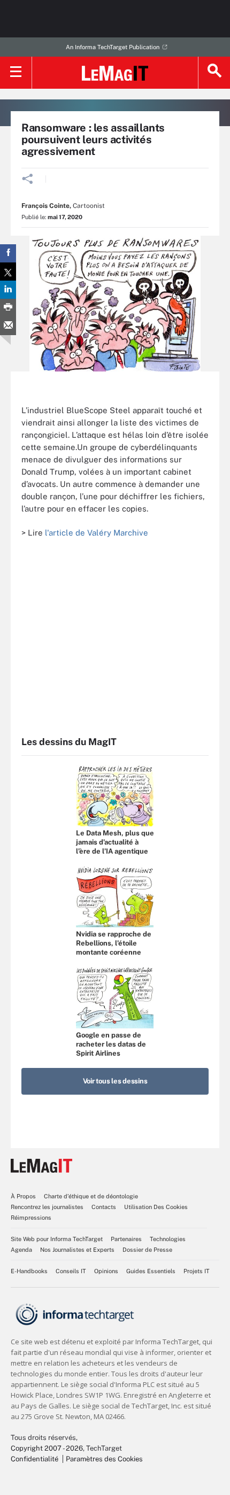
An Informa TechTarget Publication (112, 47)
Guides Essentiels (150, 1271)
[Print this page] (8, 308)
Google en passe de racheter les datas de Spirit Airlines (111, 1044)
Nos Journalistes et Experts (77, 1249)
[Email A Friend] (8, 326)
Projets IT (196, 1271)
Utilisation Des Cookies (156, 1207)
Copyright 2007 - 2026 (47, 1448)
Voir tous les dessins (115, 1081)
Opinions (106, 1271)
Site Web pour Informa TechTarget (57, 1239)
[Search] (214, 73)
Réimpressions (31, 1217)
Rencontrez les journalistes (47, 1207)
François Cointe (45, 206)
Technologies (168, 1239)
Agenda (21, 1249)
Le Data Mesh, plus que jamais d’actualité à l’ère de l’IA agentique (115, 842)
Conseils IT (71, 1271)
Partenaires (126, 1239)
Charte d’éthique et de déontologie (91, 1196)
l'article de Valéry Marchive (96, 532)
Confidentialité (34, 1459)
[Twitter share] (8, 271)
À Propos (23, 1196)
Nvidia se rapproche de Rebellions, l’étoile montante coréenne (113, 943)
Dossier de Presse (147, 1249)
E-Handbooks (29, 1271)
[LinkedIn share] (8, 290)
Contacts (103, 1207)
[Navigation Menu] (16, 73)
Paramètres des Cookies (104, 1459)
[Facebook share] (8, 253)
